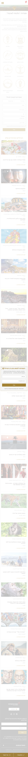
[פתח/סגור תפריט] (2, 2)
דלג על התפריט (15, 0)
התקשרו (19, 755)
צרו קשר (6, 755)
